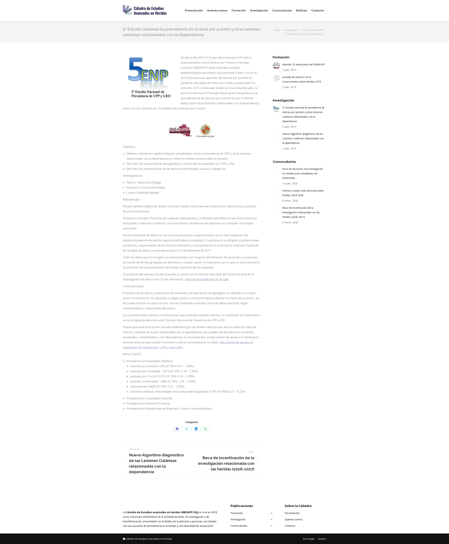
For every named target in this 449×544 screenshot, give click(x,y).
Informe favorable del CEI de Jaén (207, 279)
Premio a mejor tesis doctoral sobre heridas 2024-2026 (303, 193)
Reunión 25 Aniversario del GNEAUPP (303, 64)
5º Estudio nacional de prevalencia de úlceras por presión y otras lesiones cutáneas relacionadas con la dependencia (303, 114)
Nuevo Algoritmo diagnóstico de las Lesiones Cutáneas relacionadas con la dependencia (303, 138)
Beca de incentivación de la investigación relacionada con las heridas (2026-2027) (301, 212)
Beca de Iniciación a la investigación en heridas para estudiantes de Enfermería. (302, 173)
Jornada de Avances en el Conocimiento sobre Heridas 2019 (301, 79)
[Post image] (276, 65)
